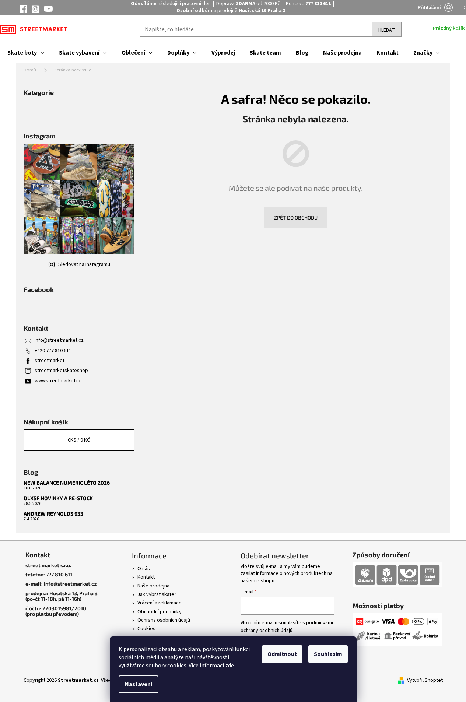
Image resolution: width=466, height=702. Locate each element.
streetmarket (49, 360)
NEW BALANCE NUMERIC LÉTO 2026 (67, 482)
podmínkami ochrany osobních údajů (287, 626)
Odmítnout (282, 654)
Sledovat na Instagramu (84, 264)
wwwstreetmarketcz (58, 381)
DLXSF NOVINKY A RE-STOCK (58, 498)
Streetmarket (43, 30)
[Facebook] (23, 10)
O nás (143, 568)
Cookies (146, 628)
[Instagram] (35, 10)
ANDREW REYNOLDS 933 (53, 513)
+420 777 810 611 (53, 350)
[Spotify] (48, 9)
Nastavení (138, 684)
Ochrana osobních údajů (163, 620)
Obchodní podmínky (159, 611)
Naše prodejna (153, 586)
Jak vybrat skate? (156, 594)
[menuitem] (26, 52)
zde (229, 665)
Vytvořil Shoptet (425, 680)
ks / (79, 440)
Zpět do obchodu (296, 217)
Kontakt (146, 577)
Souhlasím (328, 654)
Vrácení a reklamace (159, 603)
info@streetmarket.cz (59, 340)
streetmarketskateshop (61, 370)
